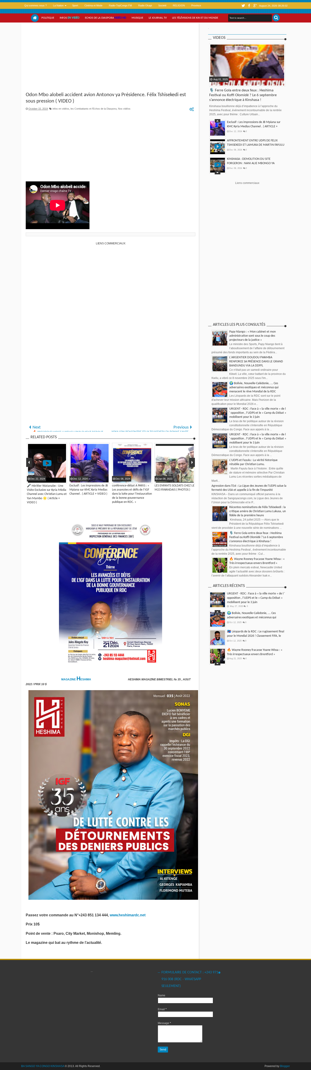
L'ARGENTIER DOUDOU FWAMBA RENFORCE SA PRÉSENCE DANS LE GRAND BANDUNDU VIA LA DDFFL (256, 361)
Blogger (285, 1066)
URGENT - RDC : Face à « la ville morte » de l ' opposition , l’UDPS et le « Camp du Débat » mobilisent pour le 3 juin (257, 413)
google (255, 5)
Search (276, 17)
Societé (162, 5)
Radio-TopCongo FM (120, 5)
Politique (47, 17)
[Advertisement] (110, 58)
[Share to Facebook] (213, 82)
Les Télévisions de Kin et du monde (195, 17)
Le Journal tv (158, 17)
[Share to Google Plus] (224, 82)
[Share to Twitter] (219, 82)
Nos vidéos (124, 108)
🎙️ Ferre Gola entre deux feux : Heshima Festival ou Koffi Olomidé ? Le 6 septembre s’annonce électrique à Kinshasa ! (243, 95)
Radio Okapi (145, 5)
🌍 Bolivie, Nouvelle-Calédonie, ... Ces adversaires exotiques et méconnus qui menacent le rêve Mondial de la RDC (253, 387)
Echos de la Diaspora (105, 17)
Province (196, 5)
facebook (249, 5)
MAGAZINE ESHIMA (76, 679)
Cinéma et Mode (93, 5)
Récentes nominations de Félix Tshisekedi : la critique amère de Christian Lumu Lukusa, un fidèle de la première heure (257, 511)
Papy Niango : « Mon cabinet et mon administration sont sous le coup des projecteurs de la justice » (252, 336)
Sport (75, 5)
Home (35, 18)
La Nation (58, 5)
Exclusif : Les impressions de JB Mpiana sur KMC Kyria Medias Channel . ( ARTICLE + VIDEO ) (253, 126)
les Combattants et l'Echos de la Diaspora (94, 108)
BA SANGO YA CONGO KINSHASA (42, 1066)
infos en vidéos (61, 108)
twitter (243, 5)
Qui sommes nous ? (35, 5)
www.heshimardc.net (128, 915)
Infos (69, 17)
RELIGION (179, 5)
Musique (137, 17)
